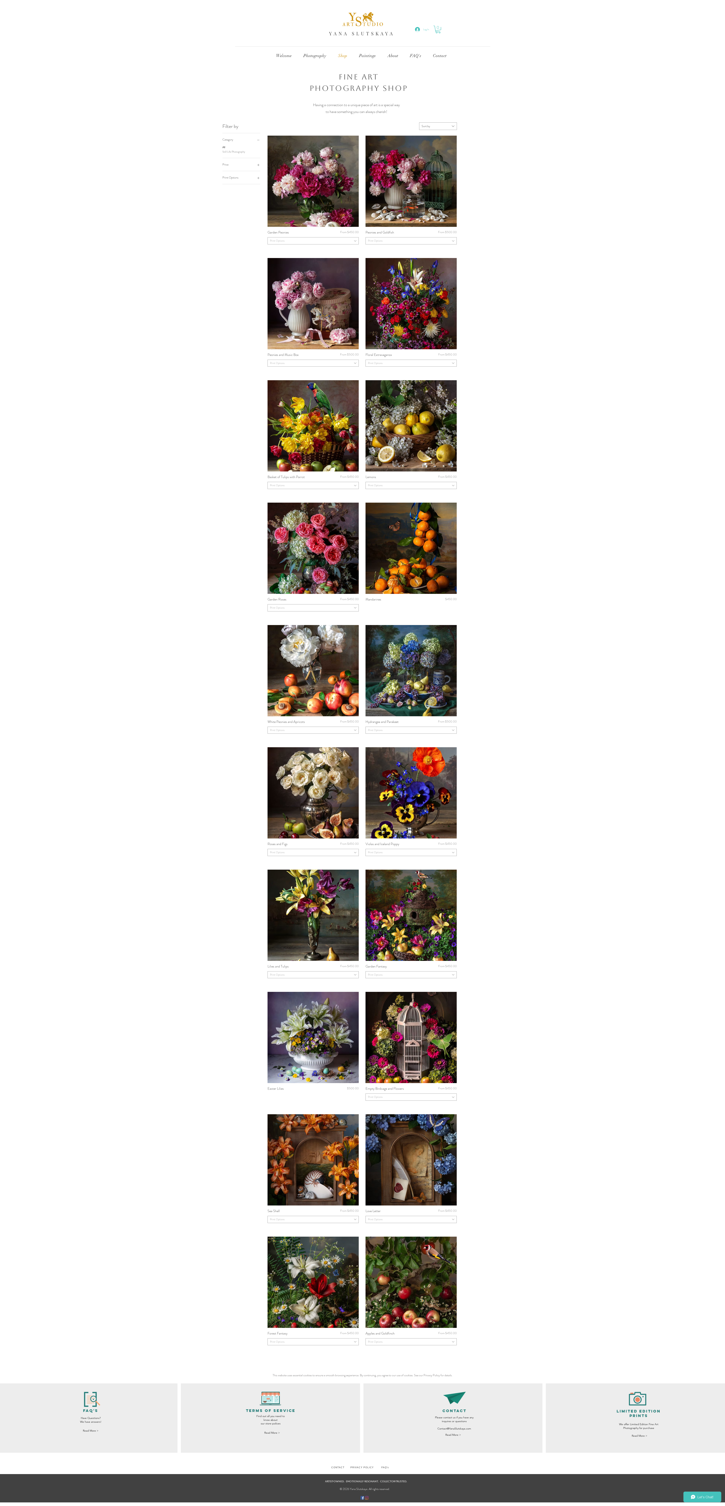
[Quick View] (313, 181)
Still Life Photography (233, 152)
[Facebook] (362, 1498)
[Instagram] (367, 1498)
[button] (438, 29)
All (223, 147)
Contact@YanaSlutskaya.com (454, 1428)
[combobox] (438, 126)
